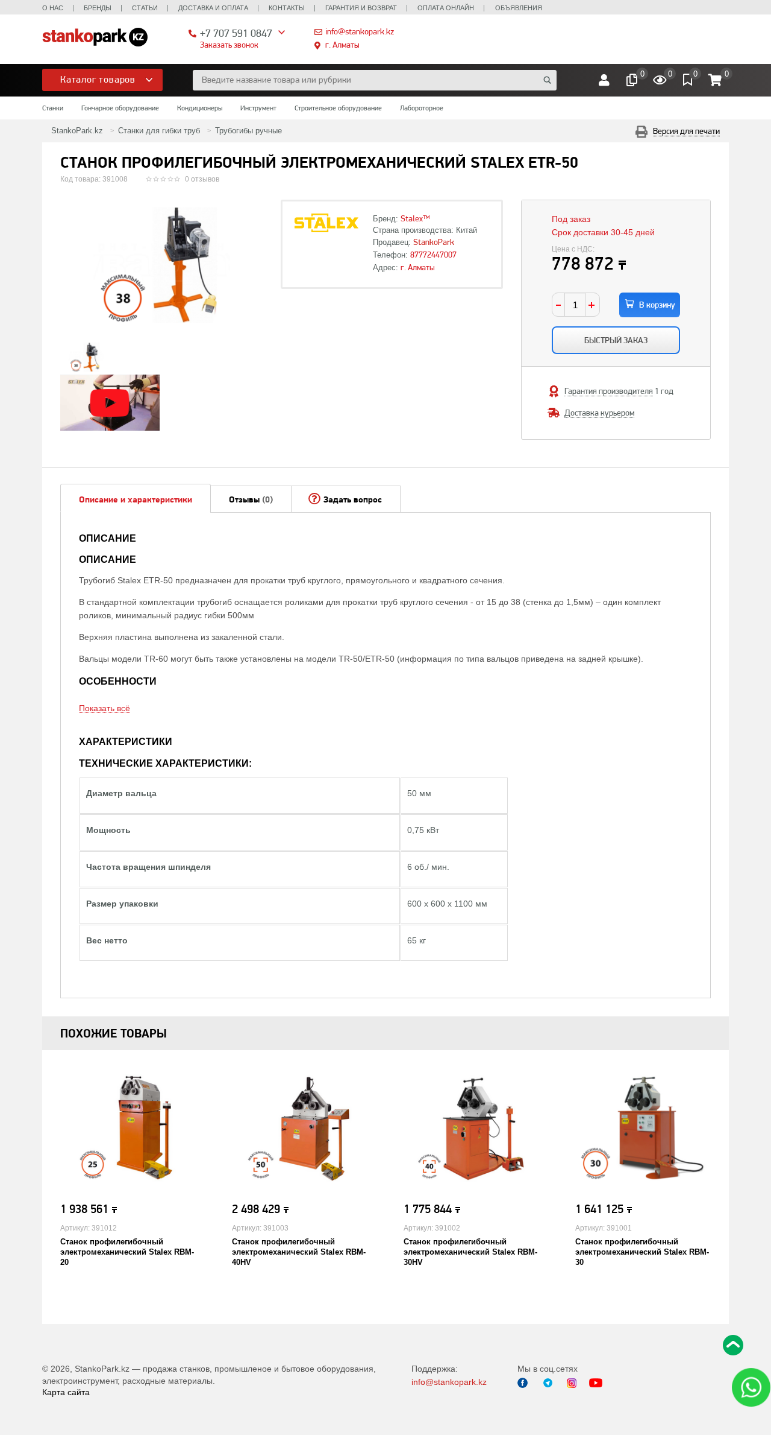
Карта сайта (66, 1392)
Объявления (518, 7)
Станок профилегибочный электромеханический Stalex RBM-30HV (470, 1252)
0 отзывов (202, 179)
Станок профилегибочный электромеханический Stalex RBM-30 (642, 1252)
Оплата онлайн (445, 7)
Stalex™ (415, 218)
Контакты (287, 7)
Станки (52, 108)
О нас (52, 7)
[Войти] (604, 80)
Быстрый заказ (616, 340)
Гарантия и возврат (361, 7)
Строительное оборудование (338, 108)
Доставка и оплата (213, 7)
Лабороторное (421, 108)
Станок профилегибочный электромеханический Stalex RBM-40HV (299, 1252)
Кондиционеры (199, 108)
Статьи (145, 7)
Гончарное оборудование (120, 108)
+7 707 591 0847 (236, 33)
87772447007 (433, 254)
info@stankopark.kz (359, 31)
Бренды (97, 7)
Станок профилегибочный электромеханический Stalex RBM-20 (127, 1252)
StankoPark (433, 242)
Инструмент (258, 108)
